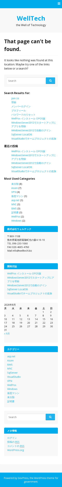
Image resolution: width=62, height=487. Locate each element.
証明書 (15, 212)
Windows (16, 220)
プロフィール (18, 110)
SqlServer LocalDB (21, 134)
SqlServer (12, 372)
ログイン (12, 437)
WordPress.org (15, 450)
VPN (13, 192)
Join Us (15, 98)
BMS (14, 208)
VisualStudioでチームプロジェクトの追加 (33, 138)
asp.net (15, 200)
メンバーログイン (21, 106)
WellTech (31, 18)
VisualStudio (14, 376)
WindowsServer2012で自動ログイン (31, 130)
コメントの (15, 446)
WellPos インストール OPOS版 (28, 118)
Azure (14, 188)
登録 (13, 102)
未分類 (15, 183)
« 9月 (7, 333)
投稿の (13, 441)
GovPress (23, 478)
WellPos (15, 216)
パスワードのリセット (23, 114)
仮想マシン (17, 196)
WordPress (40, 478)
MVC (14, 204)
